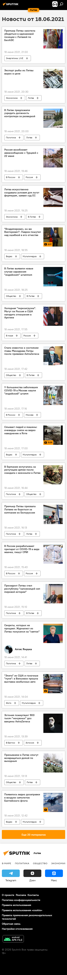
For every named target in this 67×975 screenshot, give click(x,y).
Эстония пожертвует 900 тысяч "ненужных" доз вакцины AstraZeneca (19, 718)
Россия (29, 177)
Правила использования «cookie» (22, 910)
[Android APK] (13, 939)
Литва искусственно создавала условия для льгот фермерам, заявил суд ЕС (21, 192)
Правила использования (16, 905)
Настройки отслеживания (17, 928)
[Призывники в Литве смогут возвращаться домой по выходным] (53, 763)
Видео (9, 256)
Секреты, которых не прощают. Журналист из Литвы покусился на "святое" (22, 628)
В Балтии (10, 742)
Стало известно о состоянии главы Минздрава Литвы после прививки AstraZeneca (21, 351)
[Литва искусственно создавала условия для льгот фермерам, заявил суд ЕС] (53, 197)
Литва (31, 98)
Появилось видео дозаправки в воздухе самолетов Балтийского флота (22, 797)
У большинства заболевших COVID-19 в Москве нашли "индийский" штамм (21, 390)
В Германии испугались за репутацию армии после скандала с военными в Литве (22, 470)
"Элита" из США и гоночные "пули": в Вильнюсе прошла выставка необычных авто (21, 679)
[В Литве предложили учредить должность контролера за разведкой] (53, 118)
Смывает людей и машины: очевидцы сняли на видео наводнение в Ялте (20, 430)
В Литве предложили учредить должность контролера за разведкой (19, 113)
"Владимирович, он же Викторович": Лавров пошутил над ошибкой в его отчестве (22, 232)
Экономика (11, 98)
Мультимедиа (29, 256)
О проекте (8, 895)
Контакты (33, 895)
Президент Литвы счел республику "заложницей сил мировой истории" (22, 589)
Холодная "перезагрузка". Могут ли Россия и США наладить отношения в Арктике (20, 313)
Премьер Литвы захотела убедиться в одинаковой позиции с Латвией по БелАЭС (19, 35)
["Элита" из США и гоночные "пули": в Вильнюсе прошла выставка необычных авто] (53, 683)
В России (10, 177)
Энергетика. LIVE (14, 58)
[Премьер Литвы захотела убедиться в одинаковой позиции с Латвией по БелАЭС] (53, 38)
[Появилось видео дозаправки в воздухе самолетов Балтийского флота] (53, 802)
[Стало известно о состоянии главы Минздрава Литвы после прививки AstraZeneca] (53, 356)
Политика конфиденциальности (21, 900)
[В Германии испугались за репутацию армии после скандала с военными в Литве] (53, 475)
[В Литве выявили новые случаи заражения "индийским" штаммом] (53, 276)
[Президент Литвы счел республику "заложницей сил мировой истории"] (53, 593)
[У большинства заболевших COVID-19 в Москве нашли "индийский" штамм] (53, 395)
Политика (11, 137)
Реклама (21, 895)
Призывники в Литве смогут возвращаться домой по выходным (21, 758)
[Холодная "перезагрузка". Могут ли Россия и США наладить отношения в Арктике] (53, 316)
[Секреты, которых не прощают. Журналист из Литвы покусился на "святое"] (53, 633)
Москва (29, 414)
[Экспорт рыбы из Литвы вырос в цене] (53, 78)
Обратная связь (11, 923)
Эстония (29, 742)
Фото (8, 703)
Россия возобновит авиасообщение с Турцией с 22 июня (21, 153)
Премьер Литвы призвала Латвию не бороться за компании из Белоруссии (20, 509)
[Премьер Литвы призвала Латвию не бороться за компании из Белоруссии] (53, 514)
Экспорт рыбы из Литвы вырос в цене (19, 72)
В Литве (32, 216)
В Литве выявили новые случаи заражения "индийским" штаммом (18, 271)
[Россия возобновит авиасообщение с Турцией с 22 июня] (53, 157)
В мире (9, 335)
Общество (11, 296)
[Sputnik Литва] (11, 5)
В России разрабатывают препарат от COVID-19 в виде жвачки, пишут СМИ (21, 549)
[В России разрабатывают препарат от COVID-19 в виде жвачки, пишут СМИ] (53, 554)
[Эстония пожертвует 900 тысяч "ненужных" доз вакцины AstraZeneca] (53, 723)
